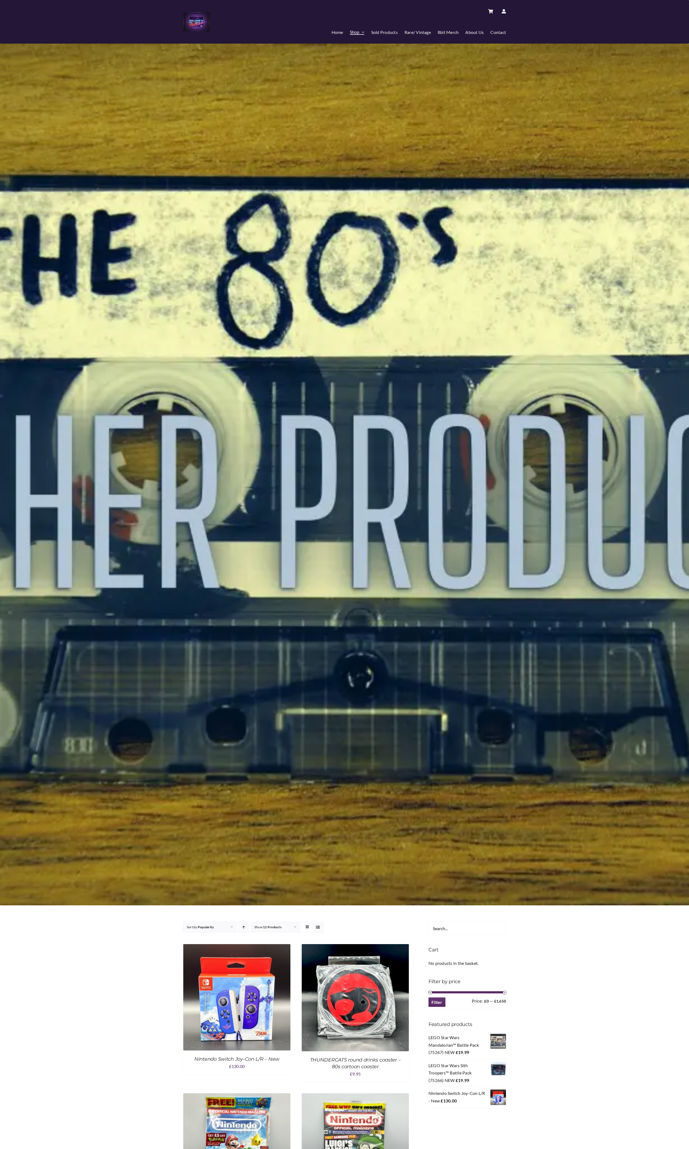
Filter (436, 1002)
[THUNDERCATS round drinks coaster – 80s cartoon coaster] (355, 947)
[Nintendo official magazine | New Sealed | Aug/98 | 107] (355, 1096)
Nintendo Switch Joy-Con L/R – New (236, 1059)
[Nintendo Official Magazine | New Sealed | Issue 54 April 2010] (236, 1096)
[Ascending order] (243, 927)
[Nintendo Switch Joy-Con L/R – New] (236, 947)
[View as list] (318, 927)
